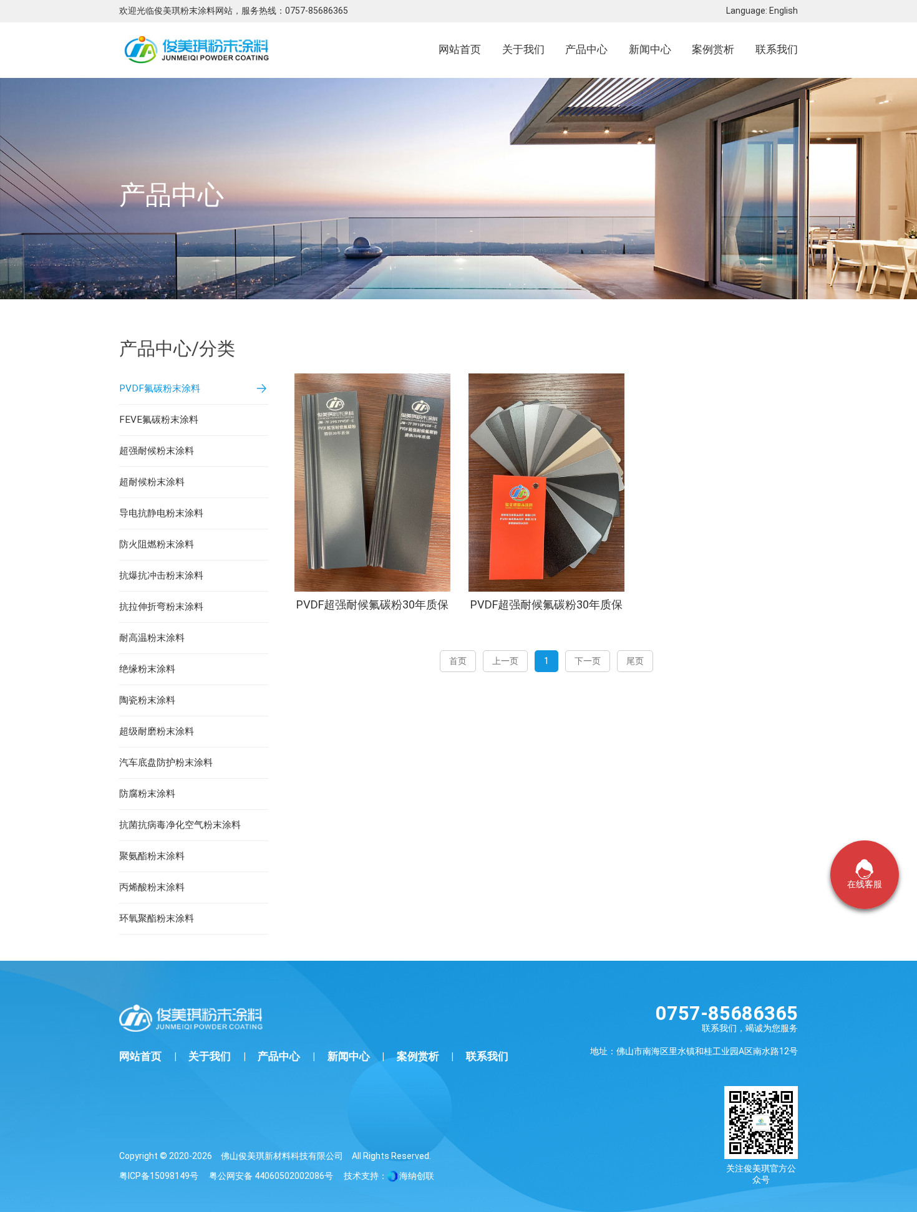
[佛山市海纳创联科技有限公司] (392, 1176)
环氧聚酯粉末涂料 (156, 918)
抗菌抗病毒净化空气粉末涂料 (180, 824)
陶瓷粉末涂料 (147, 700)
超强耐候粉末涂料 (156, 450)
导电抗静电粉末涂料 (161, 513)
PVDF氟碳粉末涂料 (159, 388)
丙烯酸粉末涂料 (152, 887)
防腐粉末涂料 (147, 793)
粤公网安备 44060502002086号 (271, 1176)
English (783, 11)
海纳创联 (416, 1176)
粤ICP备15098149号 (158, 1176)
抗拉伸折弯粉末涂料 (161, 606)
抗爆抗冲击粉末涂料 (161, 575)
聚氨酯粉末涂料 (152, 856)
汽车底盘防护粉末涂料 (166, 762)
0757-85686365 (316, 11)
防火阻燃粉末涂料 (156, 544)
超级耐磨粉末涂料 (156, 731)
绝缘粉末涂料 (147, 669)
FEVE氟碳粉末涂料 (158, 419)
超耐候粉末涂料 (152, 482)
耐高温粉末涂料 (152, 637)
